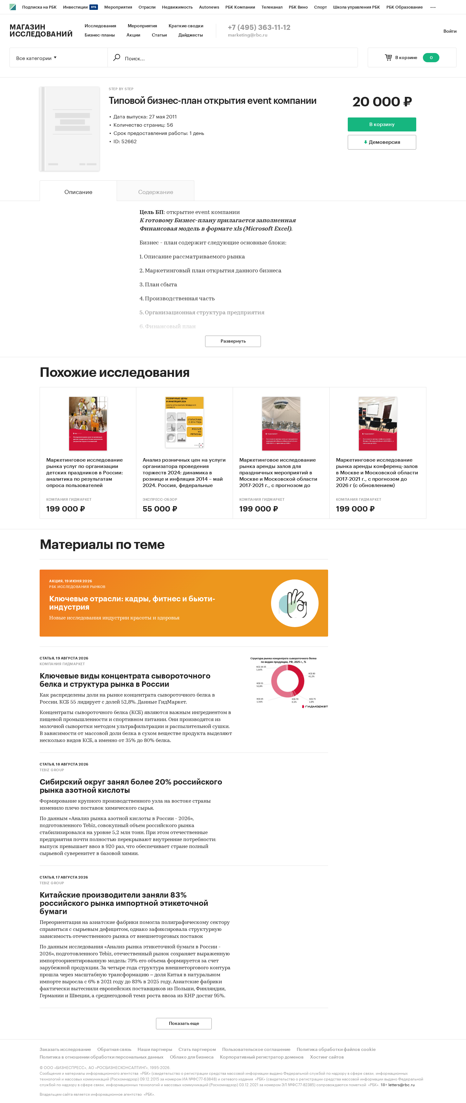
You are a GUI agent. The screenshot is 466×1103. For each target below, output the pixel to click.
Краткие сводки (186, 26)
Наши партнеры (155, 1049)
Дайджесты (190, 35)
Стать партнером (197, 1049)
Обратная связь (114, 1049)
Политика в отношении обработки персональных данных (102, 1057)
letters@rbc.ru (401, 1084)
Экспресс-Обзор (160, 499)
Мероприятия (142, 26)
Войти (449, 31)
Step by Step (121, 89)
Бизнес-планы (100, 35)
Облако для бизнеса (192, 1057)
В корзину (382, 124)
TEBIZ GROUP (52, 770)
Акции (133, 35)
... (433, 6)
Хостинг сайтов (327, 1057)
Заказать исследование (65, 1049)
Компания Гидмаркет (68, 499)
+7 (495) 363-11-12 (259, 27)
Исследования (100, 26)
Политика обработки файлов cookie (336, 1049)
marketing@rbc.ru (248, 35)
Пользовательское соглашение (256, 1049)
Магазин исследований (41, 31)
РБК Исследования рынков (77, 587)
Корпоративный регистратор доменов (262, 1057)
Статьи (159, 35)
